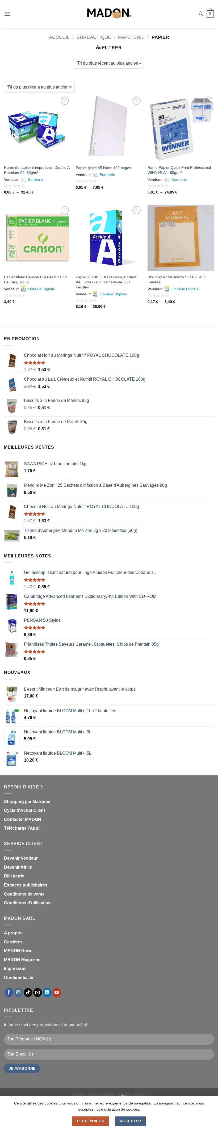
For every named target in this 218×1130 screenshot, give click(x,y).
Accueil (59, 37)
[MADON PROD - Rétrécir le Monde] (109, 14)
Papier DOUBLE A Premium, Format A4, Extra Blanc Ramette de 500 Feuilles (106, 282)
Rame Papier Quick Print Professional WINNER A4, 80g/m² (179, 170)
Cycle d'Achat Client (24, 810)
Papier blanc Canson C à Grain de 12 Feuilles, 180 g (35, 279)
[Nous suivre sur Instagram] (18, 992)
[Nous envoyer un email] (37, 992)
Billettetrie (14, 876)
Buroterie (35, 179)
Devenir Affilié (18, 867)
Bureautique (94, 37)
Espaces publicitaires (25, 885)
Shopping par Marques (27, 801)
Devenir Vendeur (21, 858)
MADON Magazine (22, 959)
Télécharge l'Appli (22, 828)
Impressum (15, 968)
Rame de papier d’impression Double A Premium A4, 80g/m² (36, 170)
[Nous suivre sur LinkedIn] (47, 992)
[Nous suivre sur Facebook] (9, 992)
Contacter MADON (22, 819)
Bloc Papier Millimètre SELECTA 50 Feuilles (177, 279)
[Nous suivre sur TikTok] (28, 992)
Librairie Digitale (41, 289)
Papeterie (131, 37)
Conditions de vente (24, 894)
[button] (7, 13)
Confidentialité (18, 977)
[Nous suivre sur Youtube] (56, 992)
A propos (13, 933)
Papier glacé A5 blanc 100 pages (103, 168)
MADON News (18, 950)
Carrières (13, 942)
